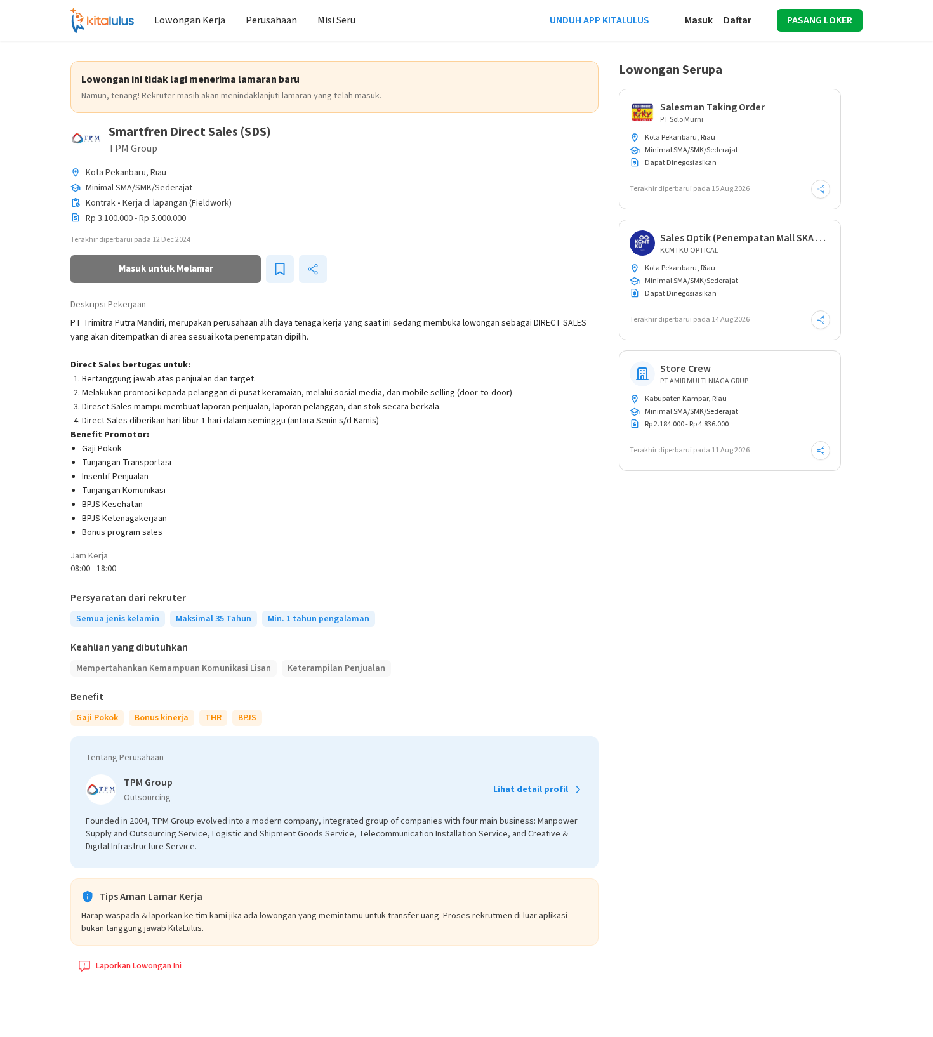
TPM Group (133, 148)
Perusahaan (271, 20)
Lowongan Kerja (189, 20)
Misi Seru (336, 20)
